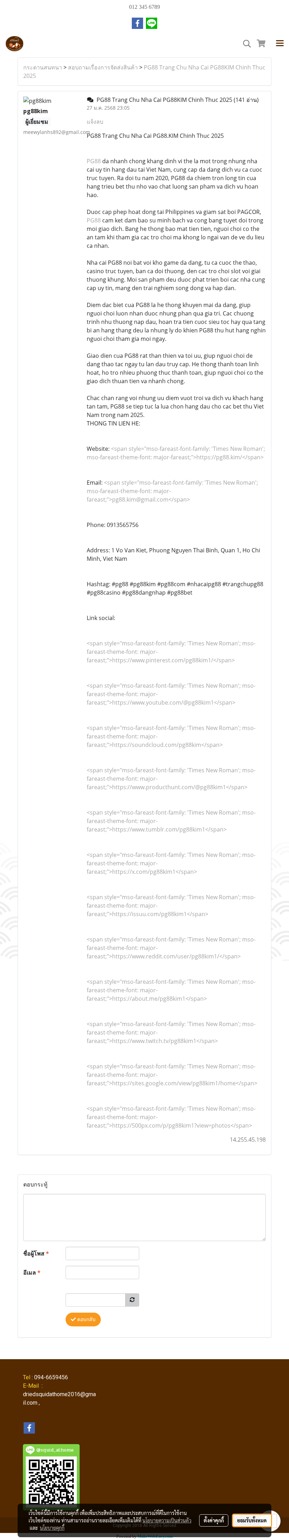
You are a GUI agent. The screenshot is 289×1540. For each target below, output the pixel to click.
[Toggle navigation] (280, 43)
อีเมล (32, 1272)
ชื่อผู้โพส (36, 1253)
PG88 (94, 161)
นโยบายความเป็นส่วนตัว (166, 1520)
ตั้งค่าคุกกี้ (214, 1520)
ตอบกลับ (86, 1319)
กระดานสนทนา (42, 67)
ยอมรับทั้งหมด (252, 1520)
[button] (245, 44)
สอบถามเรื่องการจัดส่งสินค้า (103, 67)
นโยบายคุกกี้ (52, 1527)
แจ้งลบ (95, 121)
